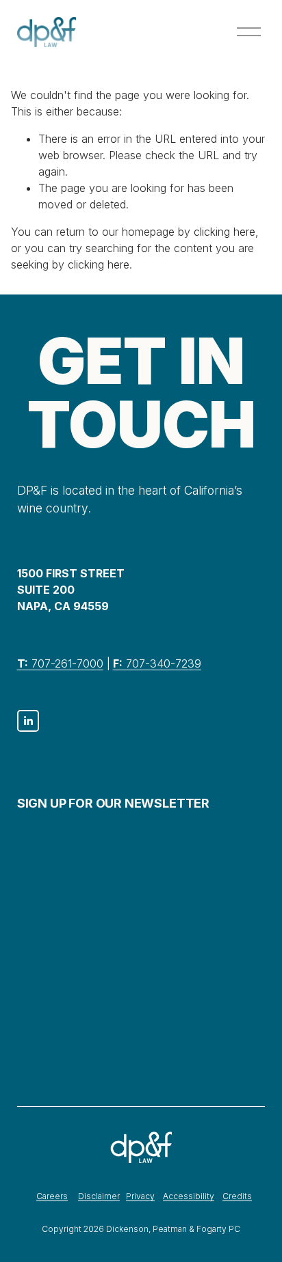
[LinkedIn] (28, 721)
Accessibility (188, 1196)
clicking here (224, 231)
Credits (237, 1196)
